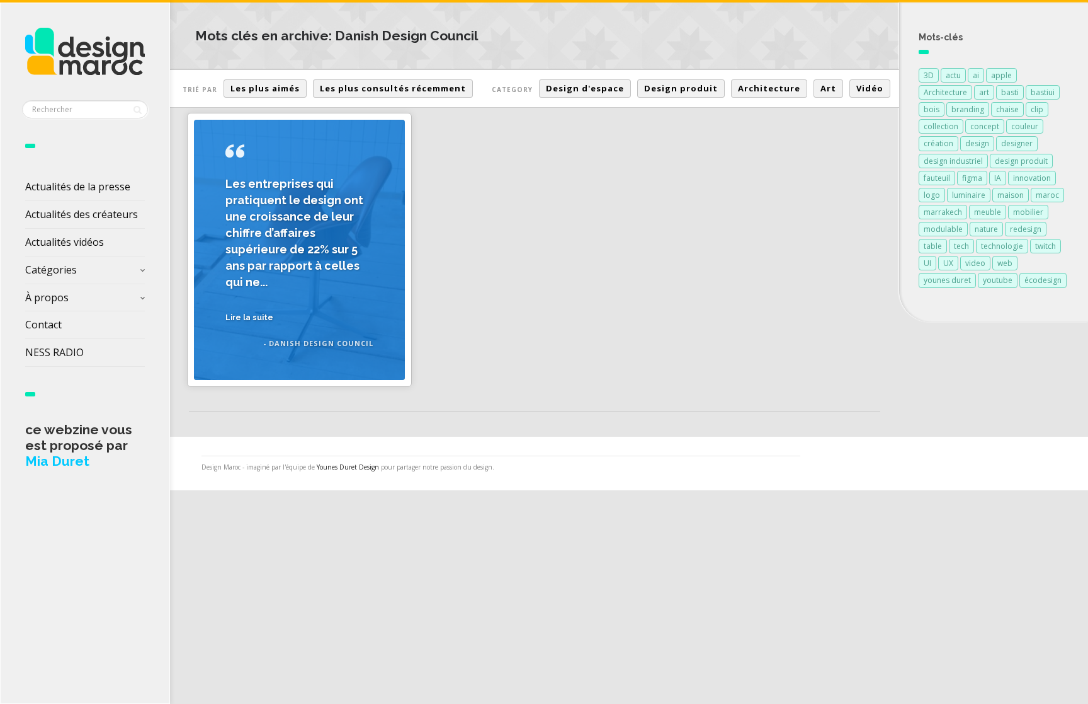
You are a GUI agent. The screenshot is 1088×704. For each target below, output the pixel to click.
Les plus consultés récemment (393, 88)
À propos (47, 297)
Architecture (769, 88)
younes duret (947, 280)
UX (948, 263)
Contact (43, 325)
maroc (1047, 195)
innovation (1032, 178)
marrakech (943, 212)
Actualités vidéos (64, 242)
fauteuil (937, 178)
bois (931, 109)
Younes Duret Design (348, 467)
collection (941, 126)
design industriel (953, 161)
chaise (1007, 109)
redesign (1025, 229)
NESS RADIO (54, 352)
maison (1010, 195)
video (975, 263)
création (938, 143)
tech (961, 246)
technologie (1002, 246)
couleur (1024, 126)
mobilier (1028, 212)
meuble (987, 212)
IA (997, 178)
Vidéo (869, 88)
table (933, 246)
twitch (1045, 246)
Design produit (681, 88)
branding (967, 109)
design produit (1021, 161)
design (977, 143)
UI (927, 263)
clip (1037, 109)
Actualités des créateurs (81, 214)
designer (1017, 143)
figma (972, 178)
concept (984, 126)
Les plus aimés (265, 88)
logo (932, 195)
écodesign (1043, 280)
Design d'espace (585, 88)
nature (986, 229)
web (1004, 263)
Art (828, 88)
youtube (997, 280)
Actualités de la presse (77, 186)
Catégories (51, 270)
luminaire (968, 195)
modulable (943, 229)
